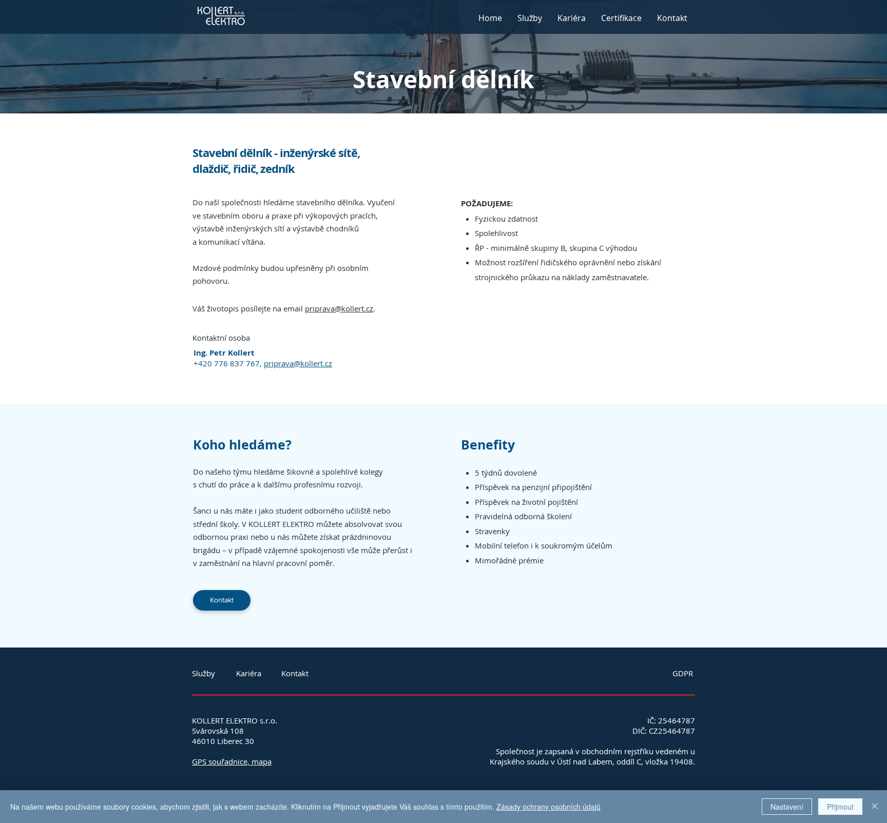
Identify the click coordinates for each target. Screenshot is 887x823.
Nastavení (786, 806)
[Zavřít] (875, 806)
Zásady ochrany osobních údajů (548, 806)
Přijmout (840, 806)
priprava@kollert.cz (339, 308)
